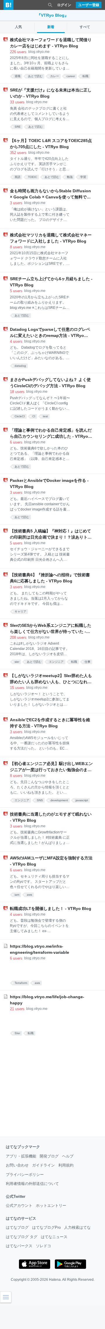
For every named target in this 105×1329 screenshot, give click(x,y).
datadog (20, 365)
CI (33, 416)
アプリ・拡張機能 (21, 1156)
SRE (18, 126)
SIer (17, 1033)
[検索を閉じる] (50, 5)
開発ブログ (49, 1156)
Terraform (21, 982)
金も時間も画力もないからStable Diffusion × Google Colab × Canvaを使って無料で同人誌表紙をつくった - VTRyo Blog (50, 194)
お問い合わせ (17, 1165)
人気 (18, 27)
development (59, 800)
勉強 (70, 177)
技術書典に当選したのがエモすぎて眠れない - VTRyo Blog (51, 817)
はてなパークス (19, 1246)
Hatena (55, 1280)
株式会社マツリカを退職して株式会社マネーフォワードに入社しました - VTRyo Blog (51, 238)
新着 (50, 27)
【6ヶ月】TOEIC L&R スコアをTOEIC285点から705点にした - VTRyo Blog (51, 143)
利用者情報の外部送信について (32, 1183)
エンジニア (56, 661)
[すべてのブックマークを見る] (56, 970)
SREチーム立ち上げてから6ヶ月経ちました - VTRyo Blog (51, 281)
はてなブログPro (46, 1227)
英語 (17, 177)
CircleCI (20, 416)
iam (17, 894)
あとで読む (35, 76)
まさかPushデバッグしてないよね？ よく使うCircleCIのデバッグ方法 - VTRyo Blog (50, 382)
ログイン (64, 5)
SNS (40, 800)
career (70, 76)
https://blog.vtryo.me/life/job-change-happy (47, 999)
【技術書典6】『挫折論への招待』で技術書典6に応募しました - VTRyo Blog (50, 577)
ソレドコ (43, 1246)
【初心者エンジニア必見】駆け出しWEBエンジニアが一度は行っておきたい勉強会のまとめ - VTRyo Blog (51, 767)
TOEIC (32, 177)
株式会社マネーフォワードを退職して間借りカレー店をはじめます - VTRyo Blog (51, 42)
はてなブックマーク (23, 1147)
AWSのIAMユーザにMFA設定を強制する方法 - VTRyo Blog (51, 861)
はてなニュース (54, 1237)
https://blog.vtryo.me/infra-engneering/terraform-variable (39, 949)
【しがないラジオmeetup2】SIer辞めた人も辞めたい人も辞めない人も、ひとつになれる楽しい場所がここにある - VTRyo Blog (51, 679)
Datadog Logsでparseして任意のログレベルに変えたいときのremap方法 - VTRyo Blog (50, 333)
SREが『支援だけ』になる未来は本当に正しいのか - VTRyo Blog (51, 93)
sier (17, 661)
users (18, 52)
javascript (82, 800)
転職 (85, 76)
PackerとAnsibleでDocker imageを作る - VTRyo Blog (49, 483)
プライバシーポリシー (25, 1174)
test (45, 416)
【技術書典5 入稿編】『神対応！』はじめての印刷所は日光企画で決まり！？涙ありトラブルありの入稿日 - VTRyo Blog (51, 534)
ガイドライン (43, 1165)
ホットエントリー (51, 1205)
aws (29, 894)
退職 (17, 76)
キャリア (20, 611)
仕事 (87, 661)
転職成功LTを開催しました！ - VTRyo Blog (50, 908)
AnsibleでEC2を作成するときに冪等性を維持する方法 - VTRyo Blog (50, 722)
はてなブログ (17, 1227)
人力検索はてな (77, 1227)
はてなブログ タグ (21, 1237)
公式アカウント (19, 1205)
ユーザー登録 (88, 5)
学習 (83, 177)
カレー (54, 76)
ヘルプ (68, 1156)
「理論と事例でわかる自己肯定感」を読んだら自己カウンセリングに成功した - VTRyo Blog (51, 433)
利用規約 (66, 1165)
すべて (85, 27)
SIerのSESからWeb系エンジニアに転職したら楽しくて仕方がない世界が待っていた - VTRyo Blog (50, 629)
